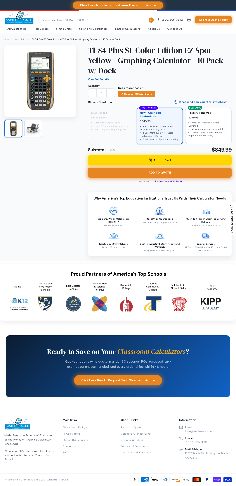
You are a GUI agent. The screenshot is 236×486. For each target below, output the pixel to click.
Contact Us (174, 28)
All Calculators (17, 28)
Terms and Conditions (134, 446)
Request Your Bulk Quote (169, 181)
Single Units (64, 28)
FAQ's (66, 452)
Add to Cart (162, 160)
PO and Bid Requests (75, 440)
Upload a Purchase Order (136, 433)
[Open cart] (189, 19)
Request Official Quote (138, 93)
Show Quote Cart (232, 219)
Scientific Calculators (93, 28)
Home (7, 39)
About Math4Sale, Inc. (76, 427)
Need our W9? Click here (136, 452)
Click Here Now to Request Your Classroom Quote (118, 380)
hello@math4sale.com (199, 431)
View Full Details (98, 79)
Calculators (21, 39)
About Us (154, 28)
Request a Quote (131, 427)
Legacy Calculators (127, 28)
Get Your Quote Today (213, 19)
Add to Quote (160, 172)
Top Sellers (41, 28)
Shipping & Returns (132, 440)
